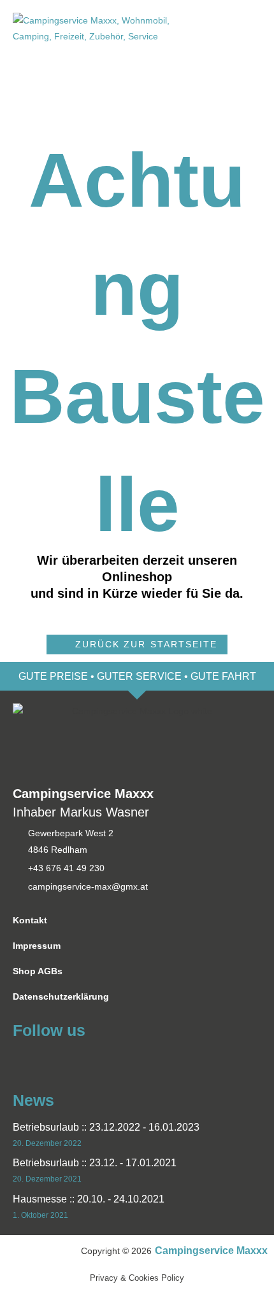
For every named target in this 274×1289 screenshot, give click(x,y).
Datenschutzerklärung (61, 997)
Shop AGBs (37, 971)
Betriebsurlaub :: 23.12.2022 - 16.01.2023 (106, 1127)
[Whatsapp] (44, 1059)
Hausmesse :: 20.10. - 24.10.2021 (88, 1199)
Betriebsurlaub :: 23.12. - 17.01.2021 (95, 1162)
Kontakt (30, 920)
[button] (136, 644)
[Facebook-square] (21, 1059)
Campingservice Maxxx (211, 1250)
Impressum (37, 946)
